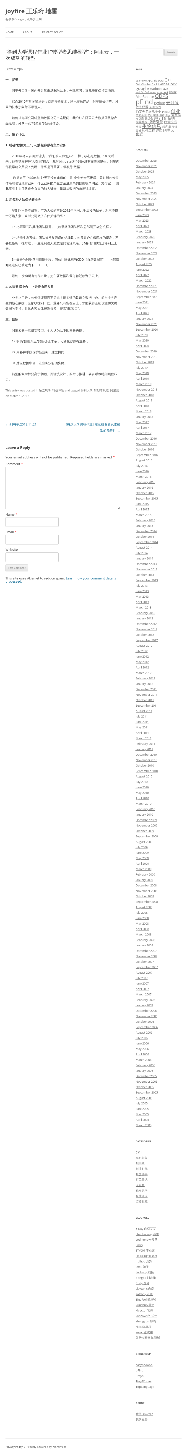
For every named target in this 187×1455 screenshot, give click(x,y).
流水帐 (140, 1185)
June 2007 (142, 983)
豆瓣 (138, 130)
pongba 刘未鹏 (146, 1278)
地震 (161, 115)
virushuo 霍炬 (145, 1305)
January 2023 (144, 242)
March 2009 (143, 869)
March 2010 (143, 804)
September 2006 (147, 1027)
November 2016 (146, 444)
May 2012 (142, 662)
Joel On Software (146, 92)
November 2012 (146, 629)
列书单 (140, 1163)
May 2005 (142, 1114)
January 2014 (144, 558)
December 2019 (146, 351)
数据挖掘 (170, 122)
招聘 (171, 118)
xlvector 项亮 (144, 1310)
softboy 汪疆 (144, 1294)
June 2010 (142, 787)
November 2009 (146, 825)
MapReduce (145, 96)
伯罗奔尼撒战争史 (148, 111)
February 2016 (145, 482)
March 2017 (143, 433)
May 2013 (142, 596)
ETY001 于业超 (145, 1250)
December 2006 (146, 1011)
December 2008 (146, 885)
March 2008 (143, 934)
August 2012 (144, 645)
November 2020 (146, 324)
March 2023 (143, 231)
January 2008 (144, 945)
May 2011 (142, 727)
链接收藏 (142, 1201)
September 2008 (147, 902)
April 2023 (142, 226)
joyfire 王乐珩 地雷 (31, 11)
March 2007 (143, 994)
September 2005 (147, 1092)
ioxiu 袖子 (142, 1267)
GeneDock (167, 84)
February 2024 (145, 182)
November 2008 (146, 891)
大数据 (176, 115)
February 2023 (145, 237)
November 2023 (146, 199)
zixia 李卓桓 (143, 1327)
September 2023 (147, 210)
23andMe (141, 80)
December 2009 (146, 820)
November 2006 (146, 1016)
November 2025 (146, 166)
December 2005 (146, 1076)
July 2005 (142, 1103)
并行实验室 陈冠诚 (148, 1338)
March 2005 (143, 1125)
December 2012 (146, 624)
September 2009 (147, 836)
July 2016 (142, 466)
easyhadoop (144, 1365)
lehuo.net (162, 92)
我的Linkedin (144, 1414)
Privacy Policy (52, 32)
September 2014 (147, 542)
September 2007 (147, 967)
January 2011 (144, 749)
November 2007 (146, 956)
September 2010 (147, 771)
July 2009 (142, 847)
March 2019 (143, 384)
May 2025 (142, 177)
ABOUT (27, 32)
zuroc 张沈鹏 (144, 1332)
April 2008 (142, 929)
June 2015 (142, 504)
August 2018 (144, 400)
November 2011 (146, 695)
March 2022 (143, 280)
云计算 (172, 102)
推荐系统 (142, 122)
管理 (174, 127)
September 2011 (147, 705)
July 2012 (142, 651)
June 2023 (142, 215)
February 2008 (145, 940)
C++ (168, 80)
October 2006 (145, 1021)
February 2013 (145, 613)
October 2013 (145, 575)
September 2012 (147, 640)
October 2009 (145, 831)
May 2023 (142, 220)
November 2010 (146, 760)
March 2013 (143, 607)
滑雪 (138, 127)
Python (159, 103)
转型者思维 (101, 390)
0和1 (139, 1152)
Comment (14, 464)
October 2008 (145, 896)
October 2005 (145, 1087)
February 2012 (145, 678)
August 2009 (144, 842)
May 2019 (142, 373)
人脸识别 (155, 107)
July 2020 (142, 335)
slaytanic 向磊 (145, 1289)
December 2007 (146, 951)
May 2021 (142, 308)
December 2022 (146, 248)
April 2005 (142, 1120)
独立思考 (45, 390)
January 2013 (144, 618)
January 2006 (144, 1071)
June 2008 (142, 918)
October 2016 (145, 449)
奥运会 (149, 118)
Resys (139, 1376)
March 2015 (143, 515)
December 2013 (146, 564)
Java (165, 89)
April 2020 (142, 346)
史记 (150, 115)
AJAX (150, 80)
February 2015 (145, 520)
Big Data (159, 80)
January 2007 (144, 1005)
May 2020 (142, 340)
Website (11, 549)
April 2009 (142, 863)
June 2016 (142, 471)
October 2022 (145, 259)
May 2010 (142, 793)
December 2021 (146, 286)
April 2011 (142, 733)
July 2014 (142, 553)
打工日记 (142, 1180)
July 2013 (142, 586)
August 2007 (144, 972)
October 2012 (145, 635)
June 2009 (142, 853)
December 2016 (146, 438)
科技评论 (58, 390)
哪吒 (155, 115)
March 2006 (143, 1060)
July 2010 (142, 782)
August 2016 (144, 460)
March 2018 (143, 411)
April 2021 (142, 313)
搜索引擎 (155, 121)
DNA (154, 84)
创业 (175, 111)
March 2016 (143, 477)
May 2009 (142, 858)
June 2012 (142, 656)
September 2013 (147, 580)
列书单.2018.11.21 (20, 424)
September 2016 (147, 455)
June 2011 (142, 722)
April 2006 (142, 1054)
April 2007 (142, 989)
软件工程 (148, 130)
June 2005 (142, 1109)
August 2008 (144, 907)
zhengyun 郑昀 (146, 1321)
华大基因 (141, 115)
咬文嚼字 (142, 1174)
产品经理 (142, 107)
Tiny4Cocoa (143, 1381)
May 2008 (142, 923)
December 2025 (146, 160)
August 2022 (144, 264)
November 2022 (146, 253)
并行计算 (160, 118)
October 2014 (145, 536)
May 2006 (142, 1049)
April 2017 (142, 428)
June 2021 (142, 302)
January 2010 (144, 814)
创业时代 (142, 1169)
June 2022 (142, 269)
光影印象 (142, 1158)
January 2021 (144, 319)
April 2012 (142, 667)
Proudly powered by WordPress (46, 1447)
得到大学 (87, 390)
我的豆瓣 (142, 1419)
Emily (139, 1245)
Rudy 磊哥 (142, 1283)
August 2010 (144, 776)
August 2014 (144, 547)
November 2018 (146, 389)
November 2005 (146, 1081)
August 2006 (144, 1032)
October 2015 (145, 493)
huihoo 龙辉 (144, 1261)
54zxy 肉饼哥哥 (146, 1229)
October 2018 (145, 395)
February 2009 (145, 874)
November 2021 (146, 291)
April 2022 (142, 275)
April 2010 (142, 798)
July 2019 (142, 368)
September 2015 (147, 498)
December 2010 (146, 754)
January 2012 (144, 684)
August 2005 (144, 1098)
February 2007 (145, 1000)
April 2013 (142, 602)
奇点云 (140, 118)
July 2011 (142, 716)
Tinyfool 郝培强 (146, 1299)
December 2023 (146, 193)
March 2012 (143, 673)
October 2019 (145, 362)
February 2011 (145, 744)
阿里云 (114, 390)
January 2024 (144, 188)
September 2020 (147, 329)
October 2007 (145, 962)
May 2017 (142, 422)
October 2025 (145, 171)
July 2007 (142, 978)
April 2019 (142, 378)
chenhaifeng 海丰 (147, 1234)
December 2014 (146, 531)
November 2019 (146, 357)
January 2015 (144, 526)
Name (11, 514)
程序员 (166, 127)
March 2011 (143, 738)
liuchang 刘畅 (145, 1272)
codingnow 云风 (146, 1239)
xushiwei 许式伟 (146, 1316)
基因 (167, 115)
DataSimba (143, 84)
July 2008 (142, 913)
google (142, 88)
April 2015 (142, 509)
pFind (144, 101)
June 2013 (142, 591)
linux (173, 92)
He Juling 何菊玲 (146, 1256)
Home (9, 32)
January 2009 (144, 880)
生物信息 (151, 126)
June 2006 (142, 1043)
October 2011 (145, 700)
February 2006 (145, 1065)
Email (11, 532)
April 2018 (142, 406)
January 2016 (144, 487)
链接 (159, 130)
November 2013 (146, 569)
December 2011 (146, 689)
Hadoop (156, 89)
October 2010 (145, 765)
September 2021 (147, 297)
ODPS (161, 95)
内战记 (166, 112)
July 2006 (142, 1038)
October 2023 (145, 204)
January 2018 (144, 417)
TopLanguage (145, 1387)
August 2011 (144, 711)
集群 (139, 133)
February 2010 (145, 809)
